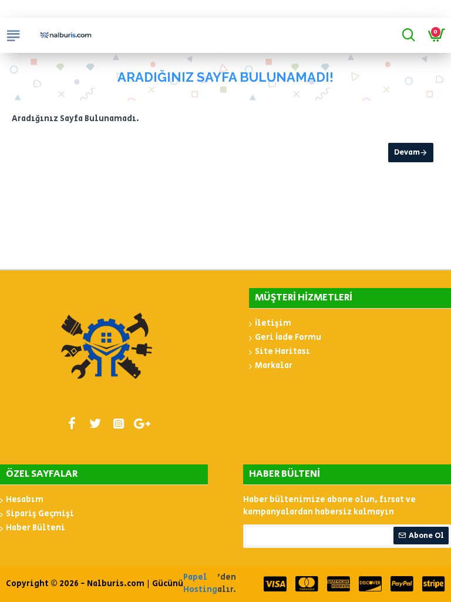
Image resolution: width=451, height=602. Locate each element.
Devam (407, 152)
